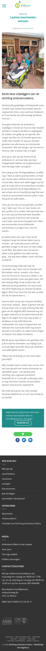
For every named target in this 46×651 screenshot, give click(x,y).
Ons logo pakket (9, 554)
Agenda (22, 639)
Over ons (31, 639)
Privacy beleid (33, 641)
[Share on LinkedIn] (30, 440)
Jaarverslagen (8, 493)
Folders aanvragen (11, 559)
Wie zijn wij (7, 468)
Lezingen (6, 483)
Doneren (36, 637)
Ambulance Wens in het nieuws (17, 544)
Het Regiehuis (23, 647)
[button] (4, 6)
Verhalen (23, 14)
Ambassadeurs (9, 518)
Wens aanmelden (23, 637)
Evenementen (8, 488)
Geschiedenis (8, 473)
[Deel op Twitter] (24, 440)
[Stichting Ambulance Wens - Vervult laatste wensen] (23, 4)
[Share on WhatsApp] (23, 434)
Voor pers (7, 549)
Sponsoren (7, 513)
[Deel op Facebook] (17, 440)
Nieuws (14, 639)
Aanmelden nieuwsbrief (13, 498)
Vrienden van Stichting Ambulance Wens (21, 523)
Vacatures (7, 478)
